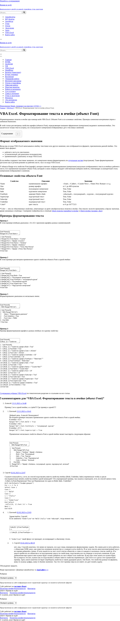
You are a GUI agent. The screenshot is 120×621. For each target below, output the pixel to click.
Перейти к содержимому (10, 1)
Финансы (9, 98)
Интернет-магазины (13, 81)
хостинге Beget (20, 586)
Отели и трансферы (13, 83)
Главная (8, 60)
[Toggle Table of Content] (17, 134)
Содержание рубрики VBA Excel (13, 393)
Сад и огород (10, 91)
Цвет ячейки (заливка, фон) (91, 211)
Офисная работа (11, 85)
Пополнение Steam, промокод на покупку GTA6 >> (20, 106)
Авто (7, 30)
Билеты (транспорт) (13, 72)
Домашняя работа (12, 79)
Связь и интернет (12, 94)
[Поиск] (24, 12)
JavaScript (9, 64)
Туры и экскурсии (12, 96)
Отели (7, 26)
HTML (8, 62)
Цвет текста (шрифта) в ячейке (65, 211)
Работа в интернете (13, 89)
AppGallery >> (42, 570)
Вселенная (9, 77)
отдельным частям (75, 160)
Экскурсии (9, 28)
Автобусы (9, 21)
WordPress (9, 70)
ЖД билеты (9, 19)
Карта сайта (10, 35)
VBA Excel (9, 33)
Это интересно (11, 100)
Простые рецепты (12, 87)
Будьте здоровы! (11, 74)
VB (6, 66)
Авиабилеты (10, 17)
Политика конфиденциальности (13, 588)
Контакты (31, 588)
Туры (7, 24)
